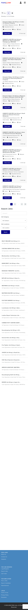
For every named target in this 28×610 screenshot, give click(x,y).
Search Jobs (4, 571)
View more (7, 33)
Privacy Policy (4, 595)
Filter (4, 13)
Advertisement (5, 585)
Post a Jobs (4, 580)
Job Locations (5, 224)
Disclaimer (4, 597)
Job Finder (4, 573)
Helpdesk (3, 559)
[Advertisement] (14, 406)
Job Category (5, 216)
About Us (3, 554)
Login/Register (5, 568)
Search (5, 232)
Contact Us (4, 556)
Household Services (9, 26)
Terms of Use (4, 592)
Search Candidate (6, 583)
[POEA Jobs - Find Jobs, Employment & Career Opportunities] (7, 2)
